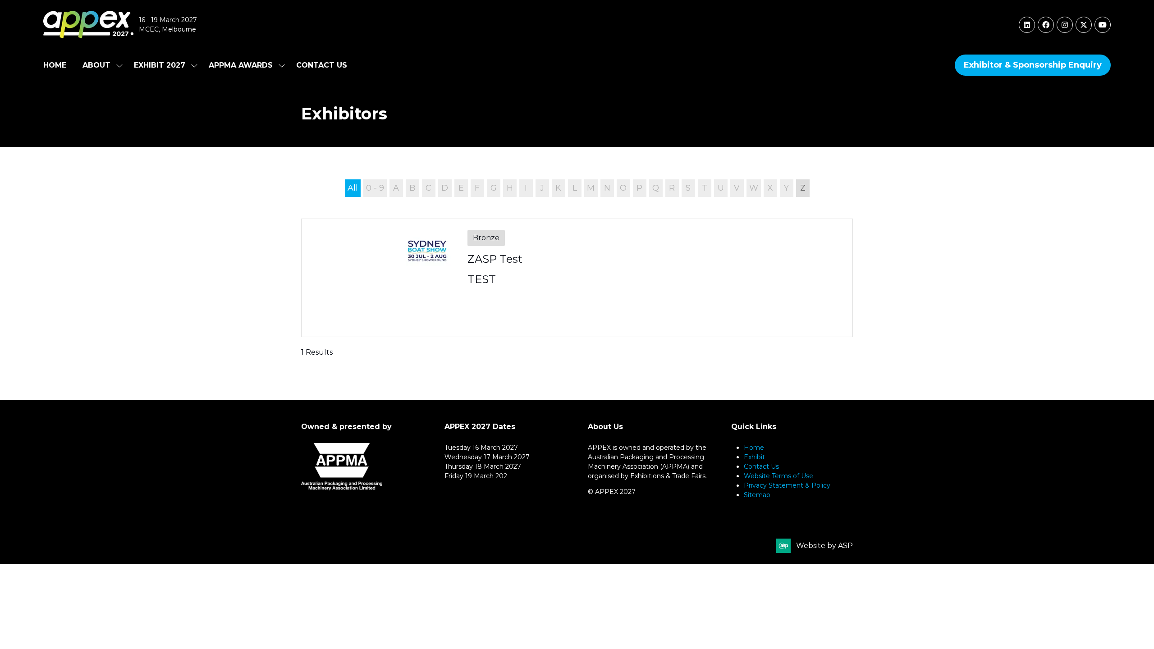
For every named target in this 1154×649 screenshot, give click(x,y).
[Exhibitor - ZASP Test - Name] (577, 278)
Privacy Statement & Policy (787, 485)
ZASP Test (494, 258)
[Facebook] (1046, 25)
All (353, 188)
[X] (1084, 25)
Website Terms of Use (778, 476)
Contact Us (321, 65)
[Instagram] (1065, 25)
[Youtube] (1102, 25)
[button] (1033, 65)
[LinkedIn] (1027, 25)
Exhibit (754, 457)
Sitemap (757, 495)
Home (54, 65)
